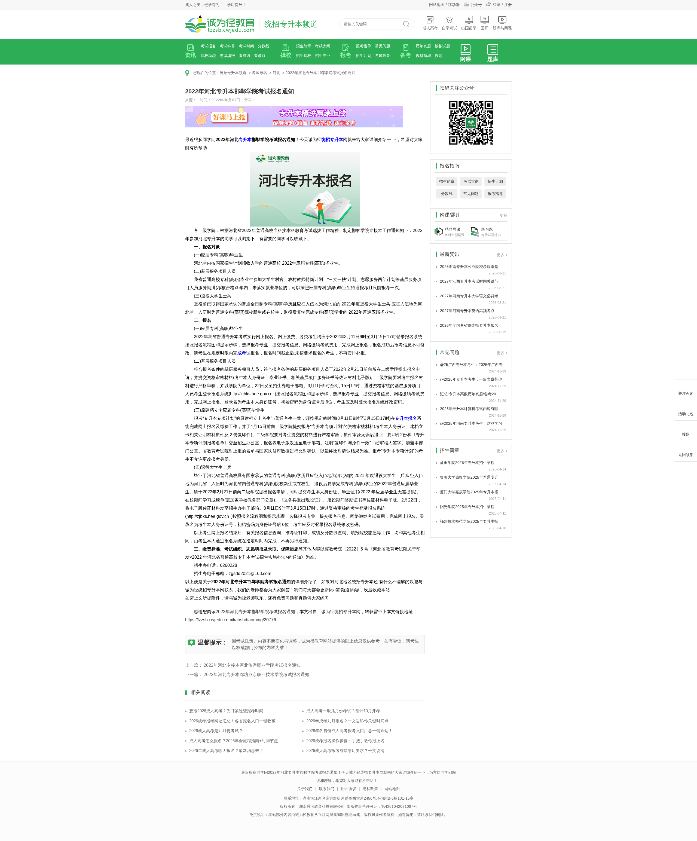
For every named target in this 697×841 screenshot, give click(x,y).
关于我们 (305, 789)
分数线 (263, 46)
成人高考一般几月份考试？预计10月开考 (343, 710)
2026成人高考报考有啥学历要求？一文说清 (345, 750)
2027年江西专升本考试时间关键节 (469, 281)
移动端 (454, 4)
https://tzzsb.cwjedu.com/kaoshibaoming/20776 (230, 619)
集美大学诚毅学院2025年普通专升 (469, 477)
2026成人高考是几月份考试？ (216, 730)
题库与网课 (502, 28)
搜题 (438, 55)
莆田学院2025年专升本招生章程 (467, 462)
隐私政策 (370, 789)
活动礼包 (685, 414)
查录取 (259, 55)
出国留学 (468, 28)
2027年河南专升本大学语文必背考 (469, 296)
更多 (504, 215)
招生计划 (363, 55)
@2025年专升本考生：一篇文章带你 (471, 379)
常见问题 (382, 46)
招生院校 (303, 55)
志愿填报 (227, 55)
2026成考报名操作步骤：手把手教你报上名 (345, 740)
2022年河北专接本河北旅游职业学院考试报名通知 (252, 665)
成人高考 (430, 28)
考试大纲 (322, 46)
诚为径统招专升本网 (340, 611)
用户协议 (348, 789)
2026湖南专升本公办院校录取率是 (469, 266)
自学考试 (449, 28)
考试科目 (227, 46)
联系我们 (326, 789)
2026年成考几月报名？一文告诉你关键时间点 (347, 720)
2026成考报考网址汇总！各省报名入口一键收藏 (232, 720)
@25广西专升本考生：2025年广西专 (471, 364)
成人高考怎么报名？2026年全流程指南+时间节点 (233, 740)
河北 (276, 73)
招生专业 (322, 55)
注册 (508, 4)
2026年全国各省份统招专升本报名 (469, 325)
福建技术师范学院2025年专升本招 (469, 521)
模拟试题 (442, 46)
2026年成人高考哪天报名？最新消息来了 (226, 750)
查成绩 (244, 55)
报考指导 (363, 46)
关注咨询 (685, 393)
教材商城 (423, 55)
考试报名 (208, 46)
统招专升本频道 (233, 73)
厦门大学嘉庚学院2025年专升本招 (469, 492)
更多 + (502, 255)
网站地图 (436, 4)
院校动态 (208, 55)
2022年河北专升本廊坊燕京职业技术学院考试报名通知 (256, 674)
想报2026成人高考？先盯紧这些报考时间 (226, 710)
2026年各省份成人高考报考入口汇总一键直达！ (349, 730)
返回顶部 (685, 454)
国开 (484, 28)
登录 (496, 4)
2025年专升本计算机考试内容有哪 (469, 408)
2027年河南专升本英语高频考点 (467, 310)
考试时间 (246, 46)
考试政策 (382, 55)
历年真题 (423, 46)
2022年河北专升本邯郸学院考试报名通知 (320, 73)
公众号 (476, 4)
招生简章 (303, 46)
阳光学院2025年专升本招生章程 (467, 506)
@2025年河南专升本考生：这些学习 (471, 423)
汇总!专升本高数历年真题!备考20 (468, 394)
